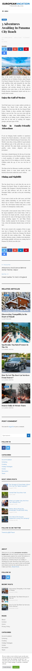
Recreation (5, 471)
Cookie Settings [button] (7, 667)
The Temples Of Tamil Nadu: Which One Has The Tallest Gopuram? (19, 485)
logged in (11, 426)
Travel (4, 19)
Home (4, 624)
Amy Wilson (7, 319)
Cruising (4, 464)
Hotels (4, 469)
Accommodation (7, 459)
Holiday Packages (7, 466)
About (3, 619)
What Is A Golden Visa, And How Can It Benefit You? (19, 501)
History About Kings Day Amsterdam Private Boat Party (18, 509)
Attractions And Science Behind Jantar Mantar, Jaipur (14, 269)
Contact (4, 622)
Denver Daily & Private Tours (14, 405)
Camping (4, 462)
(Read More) (15, 567)
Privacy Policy (6, 626)
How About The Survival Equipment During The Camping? (19, 517)
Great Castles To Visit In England (14, 277)
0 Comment (26, 37)
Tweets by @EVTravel (8, 532)
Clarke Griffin (8, 349)
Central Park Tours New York (17, 492)
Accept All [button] (15, 667)
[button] (5, 11)
